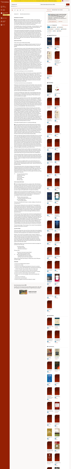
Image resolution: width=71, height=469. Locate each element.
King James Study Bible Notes (57, 107)
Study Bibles (50, 82)
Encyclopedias (51, 315)
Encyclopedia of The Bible (57, 326)
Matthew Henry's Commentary (57, 411)
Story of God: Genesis (57, 437)
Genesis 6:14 (17, 266)
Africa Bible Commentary (49, 357)
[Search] (67, 4)
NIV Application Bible (49, 60)
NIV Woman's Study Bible (57, 201)
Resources (49, 9)
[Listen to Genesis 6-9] (23, 10)
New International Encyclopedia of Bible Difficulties (58, 340)
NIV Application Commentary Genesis (57, 424)
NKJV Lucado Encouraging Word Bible (58, 243)
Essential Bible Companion (57, 383)
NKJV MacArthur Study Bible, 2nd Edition (49, 256)
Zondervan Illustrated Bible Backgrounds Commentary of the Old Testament (58, 61)
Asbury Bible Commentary (57, 357)
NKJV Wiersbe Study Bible (49, 283)
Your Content (60, 9)
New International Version (19, 285)
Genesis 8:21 (17, 276)
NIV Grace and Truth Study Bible (50, 46)
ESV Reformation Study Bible (49, 107)
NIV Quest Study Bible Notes (49, 174)
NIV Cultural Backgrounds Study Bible (50, 148)
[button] (65, 1)
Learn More (60, 21)
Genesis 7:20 (17, 272)
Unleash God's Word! (32, 292)
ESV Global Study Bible (57, 94)
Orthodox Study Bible (57, 296)
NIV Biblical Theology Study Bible (49, 134)
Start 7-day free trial (52, 21)
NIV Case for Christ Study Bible (58, 134)
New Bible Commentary (49, 424)
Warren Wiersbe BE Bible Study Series (50, 462)
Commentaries (51, 346)
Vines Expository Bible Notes (49, 309)
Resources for (52, 25)
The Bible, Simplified (48, 383)
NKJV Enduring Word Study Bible (57, 229)
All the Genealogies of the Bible (50, 326)
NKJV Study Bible (57, 269)
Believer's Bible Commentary (49, 370)
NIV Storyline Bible (58, 174)
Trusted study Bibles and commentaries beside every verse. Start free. (39, 0)
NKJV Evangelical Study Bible (50, 242)
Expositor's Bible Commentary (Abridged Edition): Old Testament (50, 397)
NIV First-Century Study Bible (57, 148)
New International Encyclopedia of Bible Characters (50, 340)
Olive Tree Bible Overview (49, 437)
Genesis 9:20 (17, 278)
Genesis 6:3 (17, 263)
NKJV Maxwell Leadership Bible (57, 256)
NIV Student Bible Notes (50, 187)
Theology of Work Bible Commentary (50, 450)
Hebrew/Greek (54, 9)
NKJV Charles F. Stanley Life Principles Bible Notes (57, 216)
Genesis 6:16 (17, 270)
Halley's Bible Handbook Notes (57, 396)
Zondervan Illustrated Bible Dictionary (49, 76)
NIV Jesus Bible (57, 161)
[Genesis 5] (11, 147)
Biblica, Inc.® (19, 287)
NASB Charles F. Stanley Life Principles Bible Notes (49, 120)
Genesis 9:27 (17, 279)
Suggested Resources (52, 35)
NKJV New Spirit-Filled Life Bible (49, 270)
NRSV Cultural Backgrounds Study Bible (50, 296)
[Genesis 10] (44, 147)
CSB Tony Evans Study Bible (49, 94)
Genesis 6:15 (17, 267)
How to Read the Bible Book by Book (50, 411)
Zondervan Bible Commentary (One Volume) (58, 463)
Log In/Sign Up (66, 0)
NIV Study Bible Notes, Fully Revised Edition (57, 47)
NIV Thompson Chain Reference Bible (49, 201)
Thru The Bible (57, 449)
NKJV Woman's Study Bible (57, 283)
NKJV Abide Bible (50, 214)
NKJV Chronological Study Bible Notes (50, 229)
